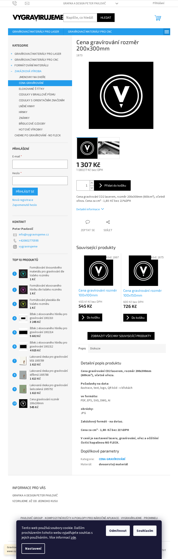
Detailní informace (88, 209)
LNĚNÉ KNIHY (27, 106)
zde (73, 537)
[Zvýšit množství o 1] (92, 182)
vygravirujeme (28, 246)
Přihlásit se (25, 191)
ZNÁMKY (24, 118)
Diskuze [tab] (95, 348)
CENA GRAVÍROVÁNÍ (31, 83)
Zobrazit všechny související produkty (121, 336)
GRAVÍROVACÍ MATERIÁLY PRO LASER (38, 54)
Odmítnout (118, 530)
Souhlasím (145, 530)
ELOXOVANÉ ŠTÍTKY (31, 89)
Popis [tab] (82, 348)
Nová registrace (22, 200)
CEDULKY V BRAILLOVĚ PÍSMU (37, 94)
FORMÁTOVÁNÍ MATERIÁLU (31, 65)
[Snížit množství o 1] (92, 187)
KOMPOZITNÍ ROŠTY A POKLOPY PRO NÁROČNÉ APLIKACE (82, 518)
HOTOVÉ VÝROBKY (31, 129)
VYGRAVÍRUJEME (131, 518)
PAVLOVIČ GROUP (32, 518)
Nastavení (33, 548)
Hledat (106, 17)
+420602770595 (29, 241)
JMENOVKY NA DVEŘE (32, 77)
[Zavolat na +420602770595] (18, 3)
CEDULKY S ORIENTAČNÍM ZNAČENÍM (41, 100)
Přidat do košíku (115, 185)
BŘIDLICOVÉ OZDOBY (32, 124)
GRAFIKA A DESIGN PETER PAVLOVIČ (84, 3)
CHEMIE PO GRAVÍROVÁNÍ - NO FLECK (38, 135)
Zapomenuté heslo (24, 205)
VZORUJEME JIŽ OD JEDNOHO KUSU (35, 501)
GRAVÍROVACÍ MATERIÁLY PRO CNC (36, 60)
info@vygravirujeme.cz (34, 234)
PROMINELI (151, 518)
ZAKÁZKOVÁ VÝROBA (28, 71)
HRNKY (23, 112)
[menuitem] (35, 31)
